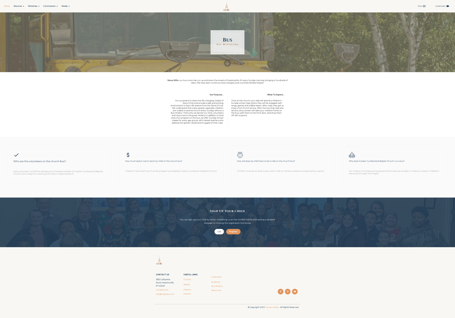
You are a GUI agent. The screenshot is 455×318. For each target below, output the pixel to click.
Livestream (440, 6)
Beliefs (187, 284)
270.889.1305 (162, 290)
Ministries (32, 6)
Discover (18, 6)
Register (233, 231)
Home (7, 6)
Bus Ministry (217, 286)
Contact (187, 279)
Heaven (187, 294)
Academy (216, 282)
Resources (216, 290)
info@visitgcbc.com (165, 294)
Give (420, 6)
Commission (49, 6)
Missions (187, 290)
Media (64, 6)
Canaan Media (271, 307)
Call (219, 231)
